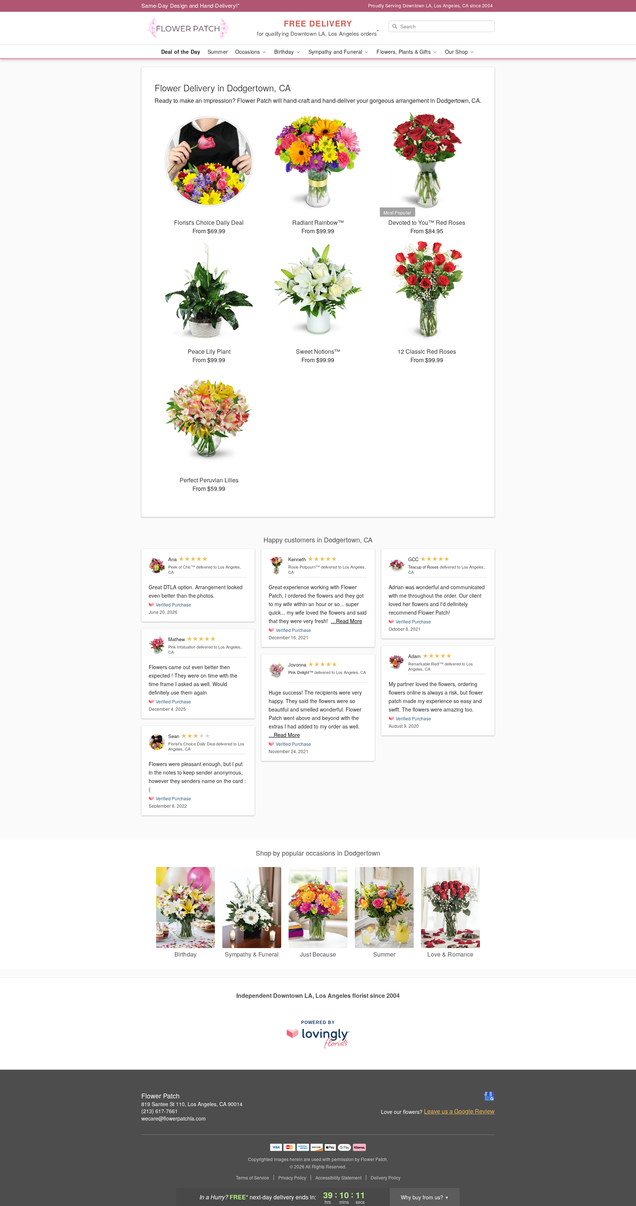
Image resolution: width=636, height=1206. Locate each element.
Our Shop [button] (457, 51)
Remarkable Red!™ (426, 664)
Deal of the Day (180, 51)
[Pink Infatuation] (157, 645)
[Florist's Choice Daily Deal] (157, 742)
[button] (616, 1174)
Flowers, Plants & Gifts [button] (404, 51)
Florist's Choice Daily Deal (191, 744)
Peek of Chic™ (181, 567)
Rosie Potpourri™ (304, 567)
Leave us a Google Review (459, 1111)
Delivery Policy (385, 1177)
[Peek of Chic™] (157, 565)
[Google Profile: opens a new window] (489, 1096)
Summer (218, 51)
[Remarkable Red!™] (397, 662)
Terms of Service (252, 1177)
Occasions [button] (248, 51)
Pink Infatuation (181, 647)
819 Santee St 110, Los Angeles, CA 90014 (192, 1104)
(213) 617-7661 (159, 1111)
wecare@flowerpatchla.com (173, 1118)
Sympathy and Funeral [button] (336, 51)
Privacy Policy (292, 1177)
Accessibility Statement (338, 1177)
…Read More (346, 621)
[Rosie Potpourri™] (277, 565)
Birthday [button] (284, 51)
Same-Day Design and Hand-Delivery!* (190, 5)
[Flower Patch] (194, 28)
